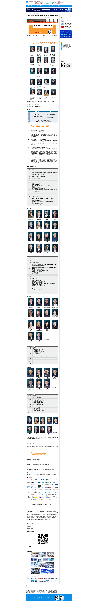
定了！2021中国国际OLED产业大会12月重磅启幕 (66, 44)
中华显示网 (31, 13)
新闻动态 (32, 5)
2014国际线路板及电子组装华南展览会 (66, 46)
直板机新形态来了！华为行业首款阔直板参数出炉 (31, 591)
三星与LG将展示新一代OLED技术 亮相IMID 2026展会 (42, 590)
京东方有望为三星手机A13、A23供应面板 (66, 43)
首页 (28, 5)
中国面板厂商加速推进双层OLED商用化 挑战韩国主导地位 (53, 590)
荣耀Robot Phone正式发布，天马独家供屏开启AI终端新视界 (53, 591)
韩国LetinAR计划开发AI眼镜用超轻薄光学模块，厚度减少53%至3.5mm (42, 593)
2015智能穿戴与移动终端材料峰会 (65, 45)
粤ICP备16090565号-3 (51, 597)
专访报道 (40, 5)
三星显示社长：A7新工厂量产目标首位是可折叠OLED (42, 591)
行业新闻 (37, 13)
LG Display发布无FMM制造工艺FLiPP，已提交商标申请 (42, 592)
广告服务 (57, 5)
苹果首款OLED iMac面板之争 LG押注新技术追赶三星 (53, 593)
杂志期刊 (49, 5)
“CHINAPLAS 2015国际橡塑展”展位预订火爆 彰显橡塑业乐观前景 (66, 47)
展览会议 (53, 5)
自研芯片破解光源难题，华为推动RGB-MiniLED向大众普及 (31, 590)
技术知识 (36, 5)
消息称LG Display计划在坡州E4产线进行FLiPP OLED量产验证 (31, 593)
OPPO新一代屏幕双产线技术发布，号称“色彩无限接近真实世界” (31, 592)
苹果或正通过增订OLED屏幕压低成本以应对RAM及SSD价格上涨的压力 (53, 592)
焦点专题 (45, 5)
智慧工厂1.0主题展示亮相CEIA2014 (65, 48)
